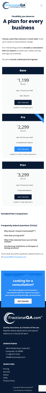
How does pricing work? (14, 235)
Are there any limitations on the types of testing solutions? (21, 247)
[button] (23, 231)
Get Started (23, 102)
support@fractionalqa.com (14, 257)
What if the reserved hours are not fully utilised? (20, 241)
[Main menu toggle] (41, 5)
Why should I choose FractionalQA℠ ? (20, 231)
